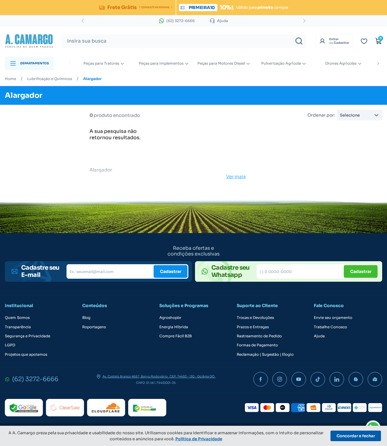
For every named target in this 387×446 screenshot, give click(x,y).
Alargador (92, 79)
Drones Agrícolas (340, 63)
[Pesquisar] (299, 41)
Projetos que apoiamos (26, 354)
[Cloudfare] (106, 407)
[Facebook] (260, 379)
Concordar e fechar (356, 435)
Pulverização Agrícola (281, 63)
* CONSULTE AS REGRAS (154, 7)
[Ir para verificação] (364, 41)
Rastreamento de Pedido (259, 336)
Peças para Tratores (101, 63)
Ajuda (319, 336)
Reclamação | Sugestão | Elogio (265, 354)
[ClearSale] (65, 407)
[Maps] (375, 379)
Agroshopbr (170, 318)
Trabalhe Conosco (330, 327)
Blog (86, 318)
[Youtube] (298, 379)
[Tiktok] (318, 379)
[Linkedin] (337, 379)
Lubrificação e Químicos (49, 79)
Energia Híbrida (173, 327)
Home (10, 79)
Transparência (18, 327)
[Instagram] (279, 379)
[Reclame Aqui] (147, 407)
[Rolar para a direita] (378, 63)
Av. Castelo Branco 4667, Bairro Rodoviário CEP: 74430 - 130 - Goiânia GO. (159, 376)
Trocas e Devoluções (255, 318)
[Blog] (356, 379)
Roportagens (94, 327)
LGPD (10, 345)
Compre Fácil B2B (175, 336)
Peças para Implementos (161, 63)
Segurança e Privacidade (27, 336)
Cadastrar (170, 271)
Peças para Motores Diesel (221, 63)
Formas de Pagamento (257, 345)
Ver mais (236, 176)
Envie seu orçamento (333, 318)
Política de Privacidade (198, 438)
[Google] (24, 407)
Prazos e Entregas (253, 327)
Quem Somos (17, 318)
